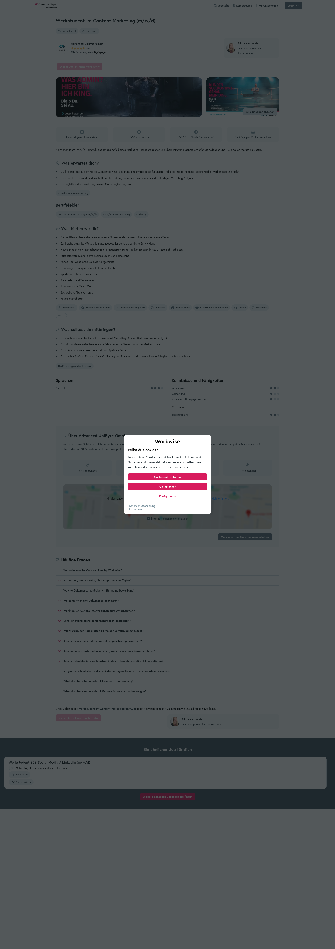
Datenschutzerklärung (142, 506)
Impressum (135, 509)
